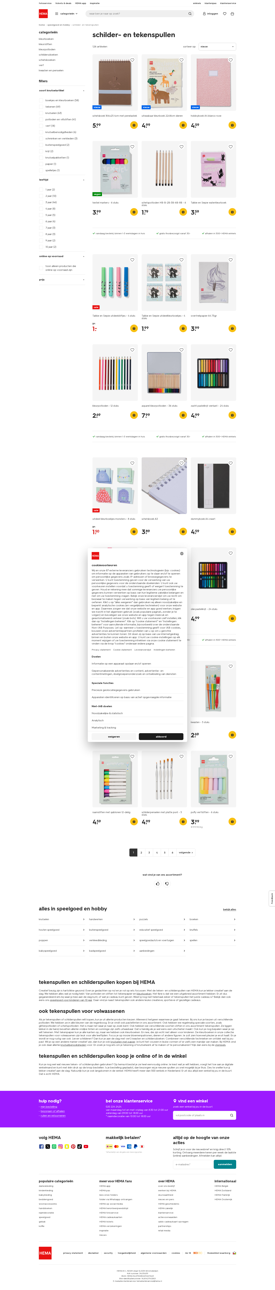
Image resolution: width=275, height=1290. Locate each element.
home (42, 25)
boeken (194, 919)
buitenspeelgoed (98, 929)
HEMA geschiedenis (168, 1204)
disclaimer (93, 1253)
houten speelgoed (49, 929)
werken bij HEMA (167, 1190)
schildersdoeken (48, 54)
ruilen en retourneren (53, 1115)
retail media (164, 1230)
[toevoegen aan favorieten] (132, 60)
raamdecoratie (46, 1212)
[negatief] (167, 884)
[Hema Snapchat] (67, 1146)
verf (41, 65)
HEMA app (104, 1186)
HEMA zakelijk (165, 1208)
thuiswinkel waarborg (218, 1253)
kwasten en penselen (51, 70)
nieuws (102, 1235)
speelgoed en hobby (58, 25)
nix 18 (188, 1253)
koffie (41, 1226)
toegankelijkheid (127, 1253)
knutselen (44, 919)
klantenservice (165, 1212)
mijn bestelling (49, 1106)
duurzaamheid (165, 1195)
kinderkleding (46, 1190)
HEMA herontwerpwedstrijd (113, 1208)
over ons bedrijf (166, 1186)
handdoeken (45, 1208)
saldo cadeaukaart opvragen (173, 1221)
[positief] (158, 884)
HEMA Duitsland (223, 1190)
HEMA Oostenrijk (223, 1199)
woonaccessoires (48, 1204)
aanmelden (225, 1164)
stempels (220, 1044)
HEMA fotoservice (108, 1212)
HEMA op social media (111, 1204)
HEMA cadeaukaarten (110, 1217)
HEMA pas (104, 1190)
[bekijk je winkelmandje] (232, 13)
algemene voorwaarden (153, 1253)
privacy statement (73, 1253)
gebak (42, 1221)
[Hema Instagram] (60, 1146)
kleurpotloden (47, 49)
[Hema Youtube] (86, 1146)
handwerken (96, 919)
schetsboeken (47, 59)
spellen (193, 940)
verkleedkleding (98, 940)
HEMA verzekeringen (110, 1226)
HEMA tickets (106, 1221)
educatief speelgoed (151, 929)
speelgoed (44, 1217)
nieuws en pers (166, 1199)
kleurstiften (45, 44)
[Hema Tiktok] (79, 1146)
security (108, 1253)
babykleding (45, 1195)
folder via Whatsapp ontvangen (115, 1199)
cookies (176, 1253)
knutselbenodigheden (73, 1044)
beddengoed (46, 1199)
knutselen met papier (123, 1041)
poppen (43, 940)
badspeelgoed (97, 950)
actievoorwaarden (167, 1217)
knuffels (194, 929)
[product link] (115, 82)
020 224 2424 (113, 1106)
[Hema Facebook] (41, 1146)
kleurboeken (46, 38)
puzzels (143, 919)
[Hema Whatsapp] (54, 1146)
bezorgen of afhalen (53, 1111)
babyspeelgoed (48, 950)
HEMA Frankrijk (222, 1195)
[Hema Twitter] (48, 1146)
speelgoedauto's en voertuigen (156, 940)
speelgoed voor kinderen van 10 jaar (71, 1000)
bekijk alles (229, 909)
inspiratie (104, 1230)
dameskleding (46, 1186)
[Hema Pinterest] (73, 1146)
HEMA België (221, 1186)
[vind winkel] (232, 1115)
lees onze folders (108, 1195)
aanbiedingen (146, 950)
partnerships (164, 1226)
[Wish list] (225, 13)
